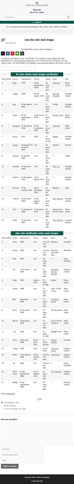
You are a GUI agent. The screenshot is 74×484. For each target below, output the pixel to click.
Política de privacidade (43, 477)
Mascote (37, 9)
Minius (15, 145)
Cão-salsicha (58, 199)
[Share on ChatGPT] (22, 53)
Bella (14, 83)
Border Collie (58, 115)
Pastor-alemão (54, 341)
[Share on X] (3, 53)
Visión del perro (10, 406)
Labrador (56, 83)
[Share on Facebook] (8, 53)
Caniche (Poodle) (56, 95)
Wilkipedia (11, 394)
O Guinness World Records (23, 61)
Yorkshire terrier (55, 300)
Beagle (55, 137)
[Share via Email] (17, 53)
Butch (15, 137)
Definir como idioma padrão (37, 5)
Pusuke (15, 156)
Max (14, 104)
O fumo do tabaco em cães (15, 409)
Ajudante (16, 126)
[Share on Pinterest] (12, 53)
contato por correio (29, 477)
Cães (17, 403)
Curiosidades (9, 403)
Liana (15, 115)
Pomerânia (55, 355)
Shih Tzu (56, 166)
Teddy (15, 94)
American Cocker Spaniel (55, 271)
